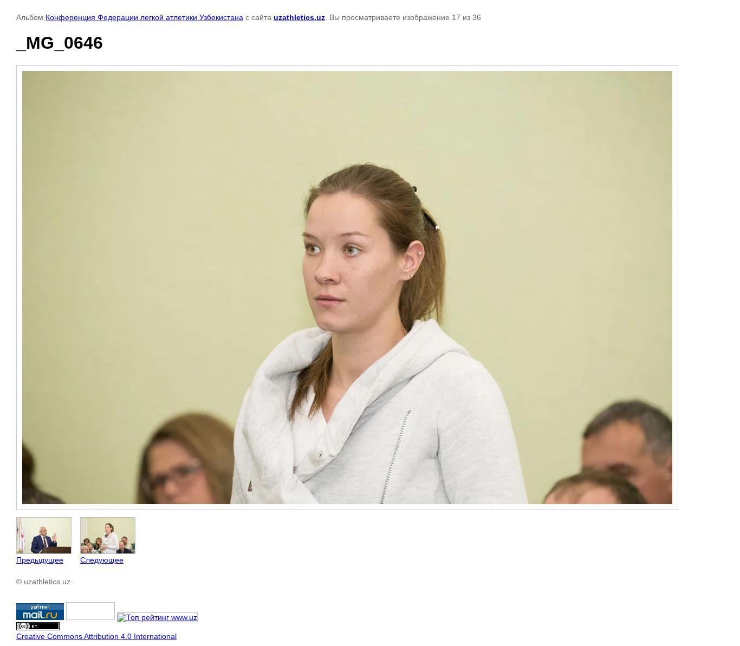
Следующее (102, 560)
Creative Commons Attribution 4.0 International (96, 636)
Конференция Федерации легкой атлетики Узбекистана (144, 17)
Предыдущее (39, 560)
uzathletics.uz (299, 17)
